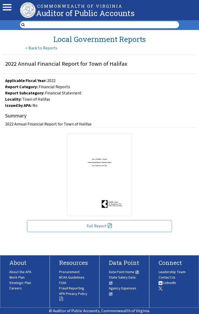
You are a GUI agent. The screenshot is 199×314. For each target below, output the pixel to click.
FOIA (62, 283)
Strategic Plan (20, 283)
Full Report (97, 226)
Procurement (69, 272)
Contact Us (167, 277)
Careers (15, 288)
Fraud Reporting (71, 288)
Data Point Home (122, 272)
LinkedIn (169, 283)
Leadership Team (172, 272)
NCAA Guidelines (71, 277)
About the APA (20, 272)
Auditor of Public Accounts (85, 13)
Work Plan (17, 277)
